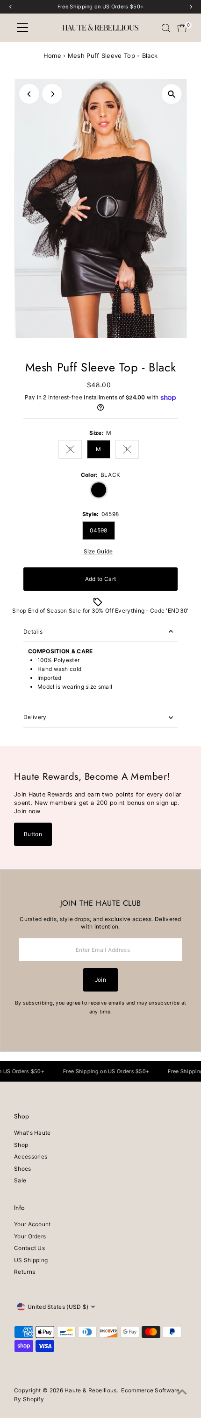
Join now (27, 811)
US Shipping (31, 1260)
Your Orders (30, 1236)
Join (100, 979)
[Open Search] (166, 28)
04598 (99, 530)
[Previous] (29, 94)
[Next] (52, 94)
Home (52, 55)
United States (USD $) (58, 1306)
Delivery (34, 716)
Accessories (30, 1156)
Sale (20, 1180)
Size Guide (98, 551)
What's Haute (32, 1132)
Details (33, 631)
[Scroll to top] (182, 1392)
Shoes (22, 1168)
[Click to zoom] (171, 94)
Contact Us (29, 1247)
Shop (21, 1144)
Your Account (32, 1224)
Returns (24, 1271)
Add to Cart (100, 578)
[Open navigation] (22, 28)
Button (33, 834)
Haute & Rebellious (90, 1390)
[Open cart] (182, 28)
